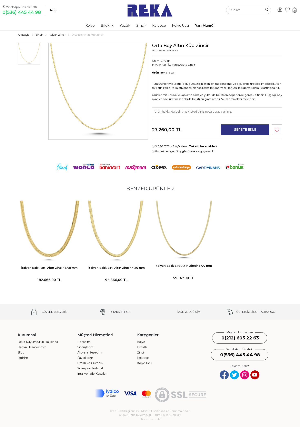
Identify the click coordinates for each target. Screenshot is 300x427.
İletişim (54, 10)
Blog (21, 352)
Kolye (141, 342)
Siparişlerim (85, 347)
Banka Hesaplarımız (32, 347)
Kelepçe (143, 358)
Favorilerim (85, 358)
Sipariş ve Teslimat (90, 368)
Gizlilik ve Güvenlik (90, 363)
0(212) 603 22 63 (240, 338)
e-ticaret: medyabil (150, 418)
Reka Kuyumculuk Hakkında (38, 342)
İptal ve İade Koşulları (92, 373)
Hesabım (83, 342)
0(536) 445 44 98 (21, 12)
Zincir (141, 352)
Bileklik (142, 347)
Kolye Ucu (144, 363)
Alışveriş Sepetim (89, 352)
